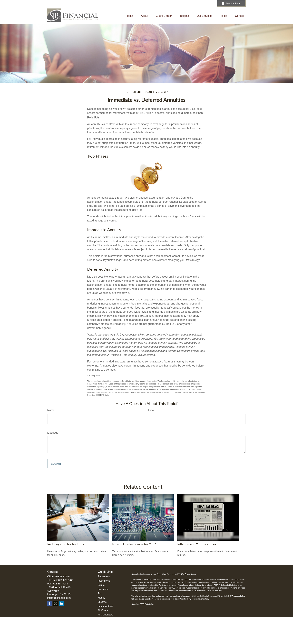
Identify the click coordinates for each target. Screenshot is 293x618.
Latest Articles (105, 606)
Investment (104, 580)
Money (101, 597)
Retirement (104, 576)
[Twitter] (191, 3)
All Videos (103, 610)
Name (51, 410)
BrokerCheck (190, 574)
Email (151, 410)
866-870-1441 (66, 580)
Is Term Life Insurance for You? (134, 544)
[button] (129, 15)
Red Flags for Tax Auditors (65, 544)
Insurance (103, 589)
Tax (100, 593)
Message (52, 432)
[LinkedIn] (200, 3)
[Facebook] (210, 3)
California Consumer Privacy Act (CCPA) (217, 595)
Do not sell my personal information (193, 598)
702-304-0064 (127, 3)
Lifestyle (102, 601)
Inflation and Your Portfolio (196, 544)
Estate (101, 584)
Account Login (233, 3)
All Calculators (105, 614)
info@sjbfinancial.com (155, 3)
